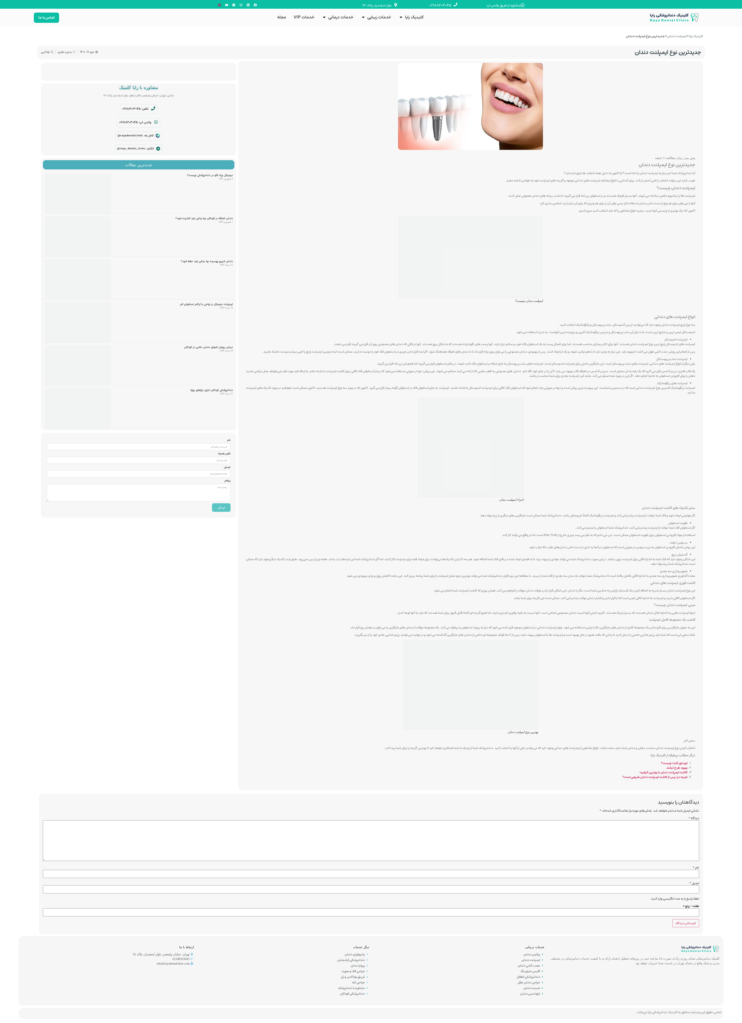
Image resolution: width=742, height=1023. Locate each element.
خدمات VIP (304, 17)
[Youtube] (227, 5)
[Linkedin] (248, 5)
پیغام (228, 480)
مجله (281, 17)
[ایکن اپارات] (219, 5)
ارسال (221, 507)
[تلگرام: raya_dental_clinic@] (158, 149)
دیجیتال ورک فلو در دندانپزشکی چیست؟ (210, 175)
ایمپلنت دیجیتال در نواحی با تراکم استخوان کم (206, 304)
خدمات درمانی (340, 17)
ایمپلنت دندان (677, 36)
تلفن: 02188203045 (135, 108)
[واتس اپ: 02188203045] (156, 122)
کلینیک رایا (414, 17)
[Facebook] (255, 5)
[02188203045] (455, 4)
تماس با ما (46, 17)
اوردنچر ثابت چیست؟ (674, 763)
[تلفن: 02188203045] (153, 108)
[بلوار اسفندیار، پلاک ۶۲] (395, 5)
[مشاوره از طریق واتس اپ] (522, 5)
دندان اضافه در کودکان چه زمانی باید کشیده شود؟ (204, 218)
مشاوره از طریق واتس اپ (503, 5)
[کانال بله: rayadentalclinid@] (158, 136)
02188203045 (440, 5)
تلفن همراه (224, 453)
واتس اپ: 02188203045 (135, 122)
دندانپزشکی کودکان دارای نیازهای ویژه (212, 390)
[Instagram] (241, 5)
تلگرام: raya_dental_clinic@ (135, 148)
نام (229, 440)
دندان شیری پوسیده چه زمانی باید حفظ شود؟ (207, 261)
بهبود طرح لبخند (677, 767)
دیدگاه (693, 818)
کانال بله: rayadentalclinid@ (135, 135)
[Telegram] (234, 5)
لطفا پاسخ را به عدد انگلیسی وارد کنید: (674, 898)
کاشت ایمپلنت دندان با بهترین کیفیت (664, 772)
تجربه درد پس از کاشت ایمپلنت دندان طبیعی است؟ (655, 777)
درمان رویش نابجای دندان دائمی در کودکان (208, 347)
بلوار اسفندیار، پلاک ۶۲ (377, 5)
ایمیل (227, 467)
